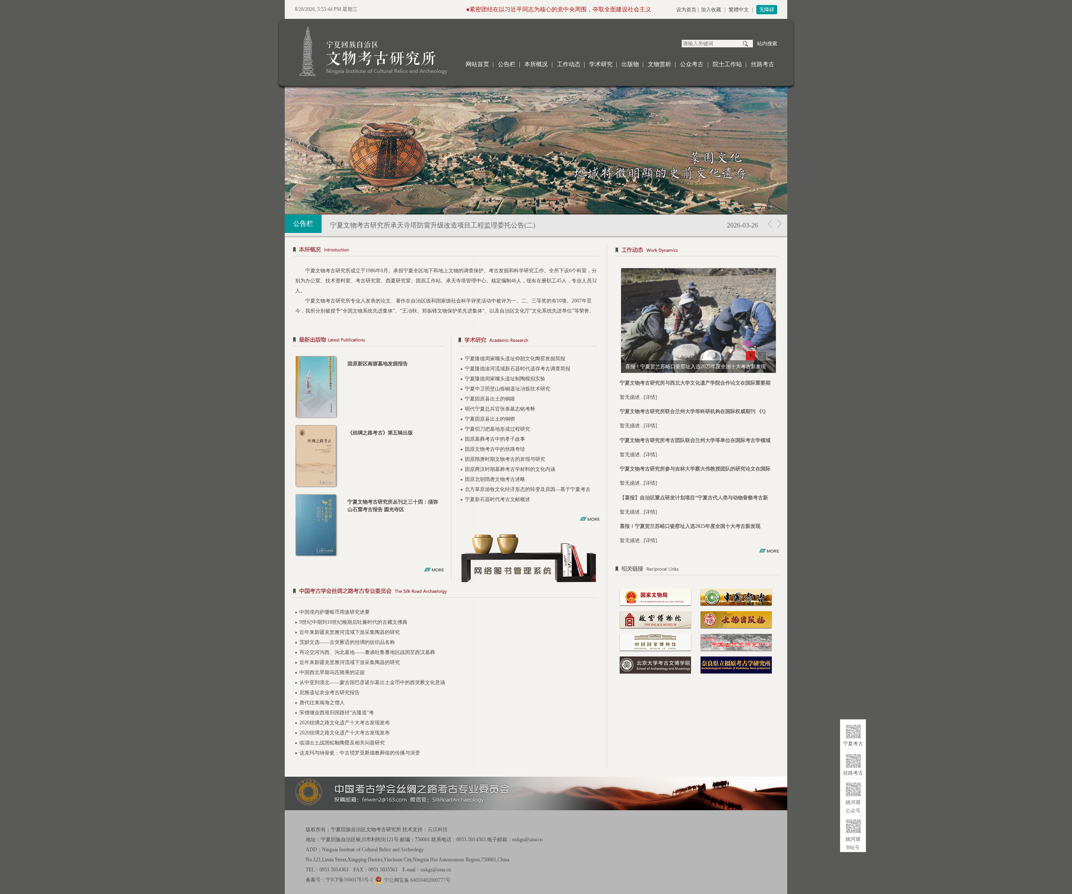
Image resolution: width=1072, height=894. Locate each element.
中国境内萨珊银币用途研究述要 (334, 612)
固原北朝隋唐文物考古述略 (495, 479)
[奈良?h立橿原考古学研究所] (736, 664)
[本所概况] (446, 251)
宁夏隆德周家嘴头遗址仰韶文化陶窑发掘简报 (515, 359)
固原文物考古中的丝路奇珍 (495, 449)
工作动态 (568, 64)
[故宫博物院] (655, 619)
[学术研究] (528, 341)
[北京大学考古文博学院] (655, 664)
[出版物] (369, 341)
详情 (650, 397)
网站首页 (477, 64)
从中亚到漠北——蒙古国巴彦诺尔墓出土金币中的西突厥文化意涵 (372, 682)
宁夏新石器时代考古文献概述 (497, 499)
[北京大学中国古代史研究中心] (736, 642)
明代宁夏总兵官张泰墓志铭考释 (500, 409)
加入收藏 (711, 10)
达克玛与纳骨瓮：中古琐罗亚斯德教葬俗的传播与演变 (359, 753)
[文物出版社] (736, 619)
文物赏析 (659, 64)
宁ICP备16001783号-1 (349, 880)
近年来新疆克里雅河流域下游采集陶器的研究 (349, 632)
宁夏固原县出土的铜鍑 (490, 399)
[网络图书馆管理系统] (529, 558)
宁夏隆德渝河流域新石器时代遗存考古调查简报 (517, 369)
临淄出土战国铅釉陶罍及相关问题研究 (342, 743)
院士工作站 (727, 64)
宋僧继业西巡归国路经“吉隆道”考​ (336, 713)
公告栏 (506, 64)
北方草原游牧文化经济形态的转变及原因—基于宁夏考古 (527, 489)
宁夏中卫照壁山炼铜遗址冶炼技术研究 (507, 389)
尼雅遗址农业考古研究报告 (329, 692)
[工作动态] (698, 251)
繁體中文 (739, 10)
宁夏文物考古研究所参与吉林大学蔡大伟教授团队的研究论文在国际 (695, 469)
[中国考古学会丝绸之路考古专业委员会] (446, 593)
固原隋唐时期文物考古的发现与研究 (505, 459)
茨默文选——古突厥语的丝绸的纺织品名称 (347, 642)
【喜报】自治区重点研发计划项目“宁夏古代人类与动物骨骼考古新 (694, 498)
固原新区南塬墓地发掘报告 (378, 364)
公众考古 (692, 64)
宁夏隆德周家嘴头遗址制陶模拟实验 (505, 379)
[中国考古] (736, 596)
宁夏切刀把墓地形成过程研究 (497, 429)
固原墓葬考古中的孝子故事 (495, 439)
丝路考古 (762, 64)
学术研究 (601, 64)
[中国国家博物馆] (655, 642)
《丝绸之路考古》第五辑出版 (380, 433)
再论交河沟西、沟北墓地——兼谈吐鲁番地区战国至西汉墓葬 (367, 652)
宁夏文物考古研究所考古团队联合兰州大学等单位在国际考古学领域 (695, 440)
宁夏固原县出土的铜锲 (490, 419)
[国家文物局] (655, 596)
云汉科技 (438, 829)
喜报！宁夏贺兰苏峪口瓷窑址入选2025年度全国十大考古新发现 (690, 526)
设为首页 (686, 10)
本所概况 (536, 64)
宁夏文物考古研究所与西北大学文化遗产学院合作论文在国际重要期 (695, 383)
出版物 (630, 64)
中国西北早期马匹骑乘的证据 (332, 672)
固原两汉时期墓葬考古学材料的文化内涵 (510, 469)
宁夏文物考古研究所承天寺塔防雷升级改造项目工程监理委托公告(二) (432, 225)
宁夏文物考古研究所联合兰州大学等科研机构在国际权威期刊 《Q (692, 411)
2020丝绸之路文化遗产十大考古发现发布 (344, 723)
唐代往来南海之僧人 (322, 702)
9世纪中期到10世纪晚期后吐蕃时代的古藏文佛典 (353, 622)
